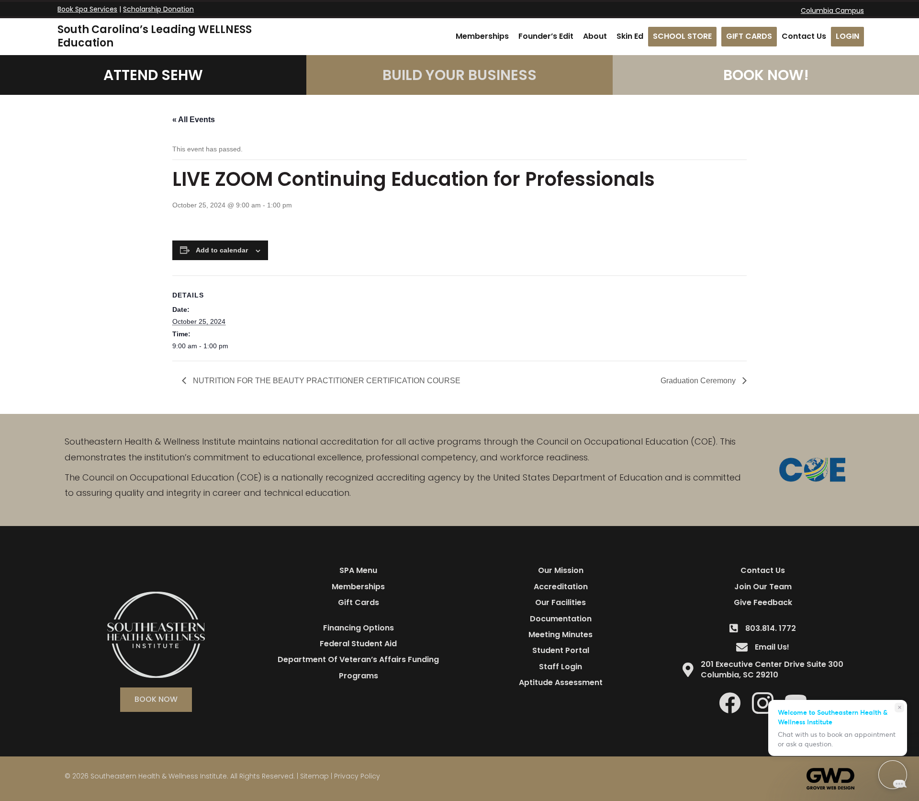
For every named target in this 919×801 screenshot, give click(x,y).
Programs (358, 675)
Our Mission (560, 570)
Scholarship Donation (158, 9)
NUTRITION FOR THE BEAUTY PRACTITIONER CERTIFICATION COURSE (325, 381)
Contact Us (762, 570)
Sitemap (314, 776)
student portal (560, 650)
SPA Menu (358, 570)
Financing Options (358, 627)
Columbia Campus (832, 10)
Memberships (358, 586)
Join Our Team (763, 586)
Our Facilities (560, 602)
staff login (560, 666)
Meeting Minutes (560, 634)
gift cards (358, 602)
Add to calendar (222, 250)
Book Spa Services (87, 9)
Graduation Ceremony (699, 381)
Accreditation (561, 586)
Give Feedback (763, 602)
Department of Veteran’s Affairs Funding (358, 659)
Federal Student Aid (358, 643)
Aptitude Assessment (561, 682)
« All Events (193, 119)
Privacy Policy (357, 776)
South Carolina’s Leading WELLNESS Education (154, 36)
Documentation (561, 618)
